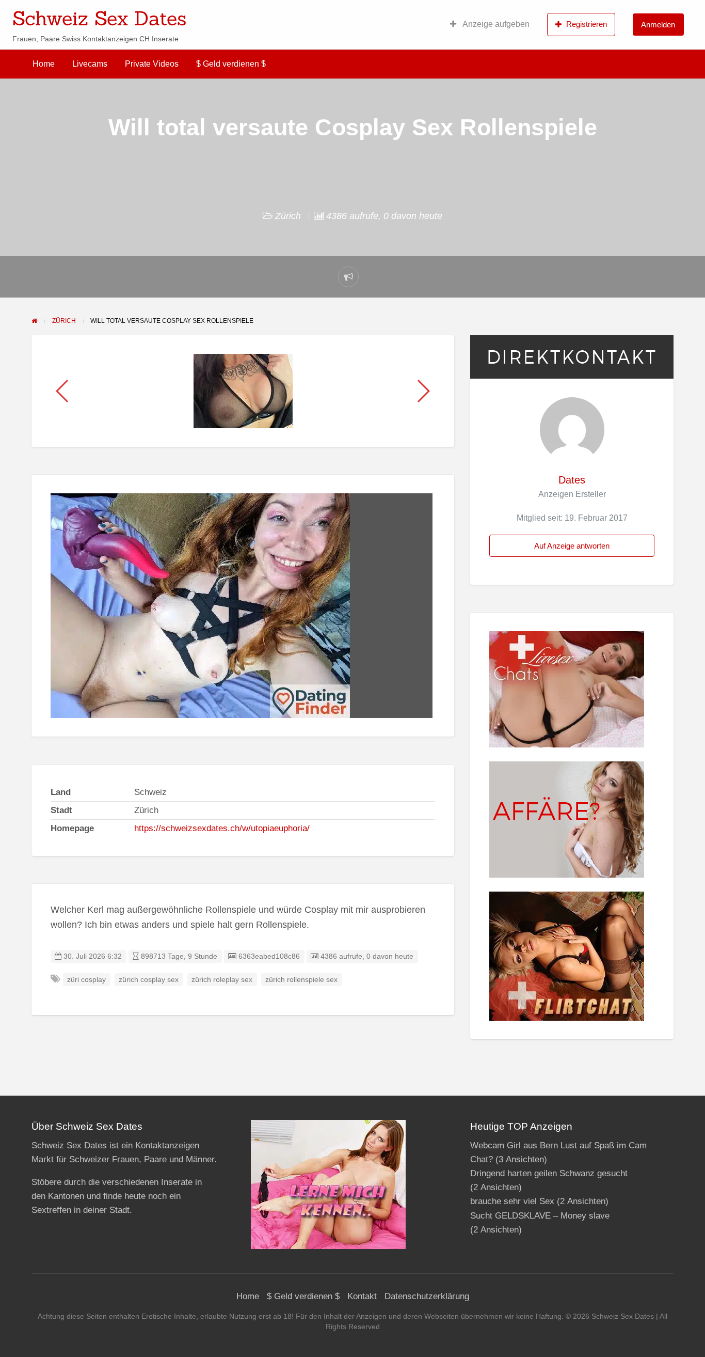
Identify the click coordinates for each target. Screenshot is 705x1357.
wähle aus (419, 15)
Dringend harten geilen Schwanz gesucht (549, 1173)
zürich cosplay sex (149, 980)
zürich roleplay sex (221, 980)
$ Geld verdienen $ (231, 63)
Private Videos (152, 63)
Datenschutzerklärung (426, 1296)
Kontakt (362, 1296)
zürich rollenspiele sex (301, 980)
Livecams (89, 63)
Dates (571, 480)
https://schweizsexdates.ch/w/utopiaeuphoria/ (222, 828)
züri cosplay (86, 980)
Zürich (288, 216)
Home (44, 63)
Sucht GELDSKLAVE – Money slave (540, 1216)
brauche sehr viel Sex (512, 1201)
